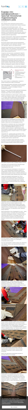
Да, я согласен (14, 407)
